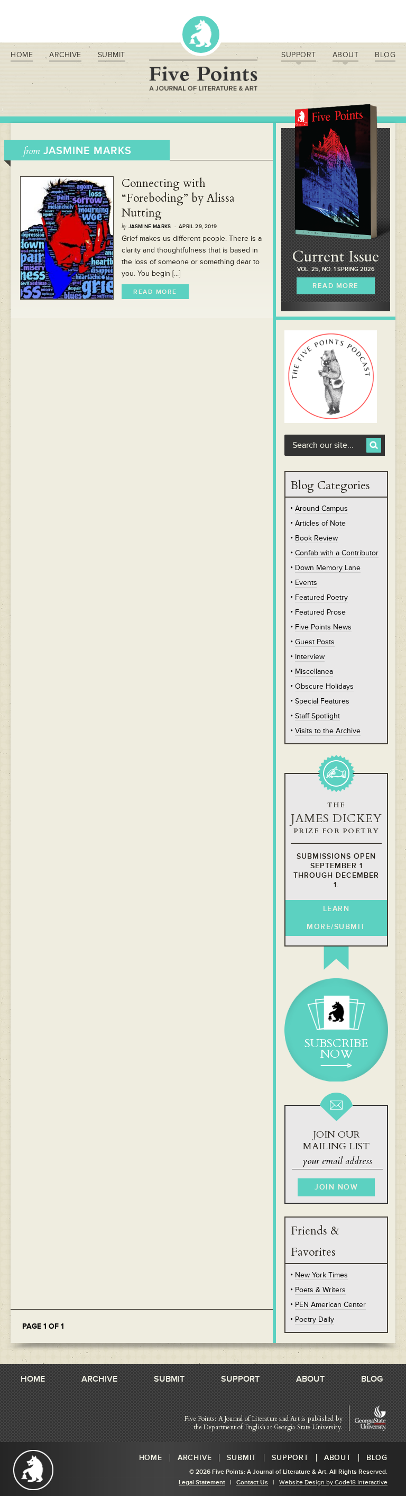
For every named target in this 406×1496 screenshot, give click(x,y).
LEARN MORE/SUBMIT (336, 917)
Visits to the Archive (328, 730)
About (346, 54)
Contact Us (252, 1482)
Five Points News (323, 627)
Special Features (322, 701)
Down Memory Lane (328, 567)
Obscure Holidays (324, 686)
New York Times (321, 1274)
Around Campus (321, 508)
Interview (310, 656)
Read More (155, 292)
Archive (65, 54)
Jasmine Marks (149, 226)
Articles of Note (320, 523)
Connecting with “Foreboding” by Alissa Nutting (178, 198)
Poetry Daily (314, 1319)
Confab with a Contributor (337, 552)
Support (298, 54)
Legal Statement (202, 1482)
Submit (111, 54)
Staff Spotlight (317, 715)
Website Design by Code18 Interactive (333, 1482)
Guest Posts (315, 641)
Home (22, 54)
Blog (385, 54)
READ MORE (335, 286)
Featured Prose (320, 612)
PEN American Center (330, 1304)
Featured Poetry (321, 597)
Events (306, 582)
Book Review (316, 538)
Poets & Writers (320, 1289)
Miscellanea (314, 671)
